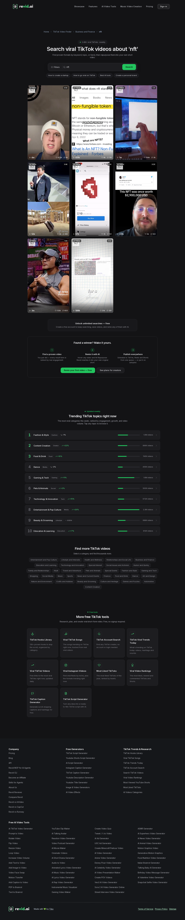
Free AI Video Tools (19, 822)
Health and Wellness (93, 560)
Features (93, 6)
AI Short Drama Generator (63, 858)
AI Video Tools (109, 6)
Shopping (34, 576)
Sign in (163, 6)
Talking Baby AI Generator (149, 868)
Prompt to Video (16, 833)
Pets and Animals (93, 571)
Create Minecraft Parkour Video (109, 848)
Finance (107, 576)
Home (46, 32)
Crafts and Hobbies (64, 581)
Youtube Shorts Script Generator (80, 758)
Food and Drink (121, 576)
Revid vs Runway (16, 812)
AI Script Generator (74, 763)
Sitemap (172, 909)
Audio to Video (58, 863)
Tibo (51, 909)
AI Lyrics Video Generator (63, 877)
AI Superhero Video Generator (151, 833)
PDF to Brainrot (15, 887)
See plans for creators (110, 370)
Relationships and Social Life (119, 560)
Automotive (149, 581)
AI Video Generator (103, 853)
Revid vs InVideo (16, 802)
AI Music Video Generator (63, 872)
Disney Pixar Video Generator (108, 863)
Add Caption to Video (18, 882)
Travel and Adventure (72, 571)
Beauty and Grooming (86, 581)
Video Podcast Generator (63, 843)
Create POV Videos (103, 877)
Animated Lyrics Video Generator (66, 868)
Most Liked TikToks (132, 787)
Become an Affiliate (17, 777)
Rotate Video (14, 838)
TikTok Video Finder (62, 32)
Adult (56, 571)
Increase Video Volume (19, 858)
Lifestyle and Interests (70, 560)
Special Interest (95, 565)
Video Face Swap (17, 872)
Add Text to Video (17, 863)
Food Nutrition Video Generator (152, 858)
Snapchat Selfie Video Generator (152, 882)
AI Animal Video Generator (149, 843)
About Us (13, 787)
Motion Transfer (16, 877)
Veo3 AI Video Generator (106, 882)
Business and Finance (85, 32)
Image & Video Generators (78, 787)
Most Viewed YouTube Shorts (136, 782)
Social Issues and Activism (117, 565)
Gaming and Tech (149, 571)
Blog (11, 758)
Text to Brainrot (15, 892)
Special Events (111, 571)
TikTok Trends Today (133, 763)
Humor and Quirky (141, 565)
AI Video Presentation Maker (107, 872)
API (10, 763)
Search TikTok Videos (133, 773)
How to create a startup (58, 75)
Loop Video (14, 853)
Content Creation (92, 587)
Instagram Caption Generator (79, 768)
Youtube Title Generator (76, 782)
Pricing (149, 6)
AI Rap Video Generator (62, 882)
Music (60, 576)
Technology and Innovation (72, 565)
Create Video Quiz (103, 828)
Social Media (47, 576)
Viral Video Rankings (132, 777)
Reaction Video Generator (63, 838)
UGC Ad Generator (103, 843)
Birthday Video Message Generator (153, 872)
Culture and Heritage (109, 581)
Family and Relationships (38, 571)
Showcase (79, 6)
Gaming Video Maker (61, 892)
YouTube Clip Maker (61, 828)
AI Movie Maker (59, 848)
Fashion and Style (129, 571)
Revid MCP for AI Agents (20, 768)
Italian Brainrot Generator (149, 863)
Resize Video (15, 848)
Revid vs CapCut (16, 807)
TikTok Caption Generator (77, 773)
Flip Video (13, 843)
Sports (70, 576)
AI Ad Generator (102, 838)
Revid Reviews (15, 792)
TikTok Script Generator (76, 753)
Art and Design (149, 576)
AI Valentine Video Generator (151, 877)
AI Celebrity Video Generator (108, 868)
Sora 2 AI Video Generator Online (109, 887)
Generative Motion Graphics (150, 853)
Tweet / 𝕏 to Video (103, 833)
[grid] (92, 200)
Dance (135, 576)
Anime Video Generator (105, 858)
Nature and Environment (41, 581)
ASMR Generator (145, 828)
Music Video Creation (131, 6)
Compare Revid (16, 797)
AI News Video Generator (149, 838)
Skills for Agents (16, 782)
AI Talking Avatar (59, 833)
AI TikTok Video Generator (21, 828)
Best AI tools (105, 75)
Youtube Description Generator (80, 777)
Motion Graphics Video (148, 848)
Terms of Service (145, 909)
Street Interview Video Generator (109, 892)
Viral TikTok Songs (131, 758)
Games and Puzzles (131, 581)
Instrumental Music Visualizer (64, 887)
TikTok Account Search (133, 768)
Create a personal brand (126, 75)
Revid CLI (13, 773)
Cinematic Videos (59, 853)
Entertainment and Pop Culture (44, 560)
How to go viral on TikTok (84, 75)
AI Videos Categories (132, 792)
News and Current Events (88, 576)
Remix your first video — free (78, 370)
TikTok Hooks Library (133, 753)
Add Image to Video (18, 868)
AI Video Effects (73, 792)
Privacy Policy (161, 909)
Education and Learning (46, 565)
